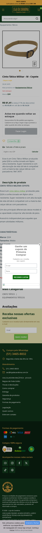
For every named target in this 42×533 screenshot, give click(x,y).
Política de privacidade (23, 530)
